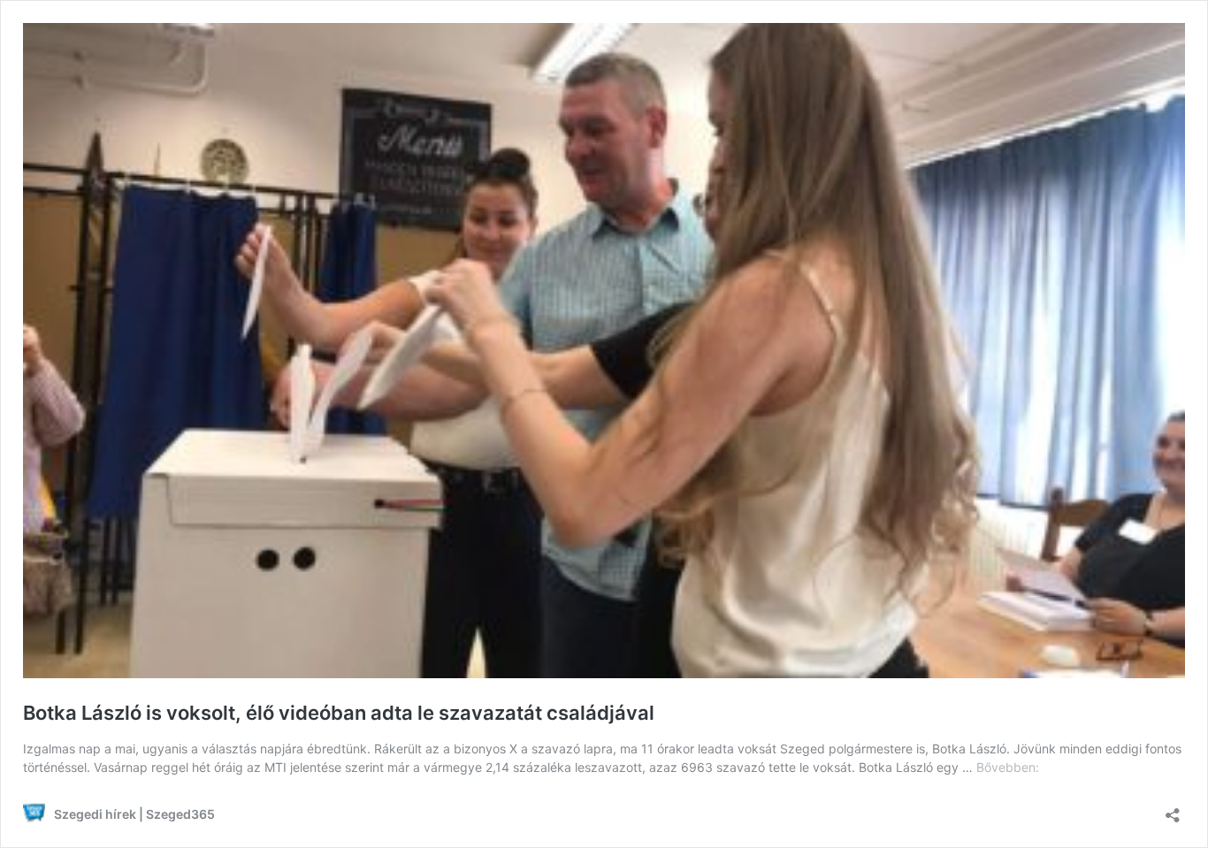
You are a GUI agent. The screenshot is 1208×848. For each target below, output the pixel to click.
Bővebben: (1007, 767)
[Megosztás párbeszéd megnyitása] (1172, 809)
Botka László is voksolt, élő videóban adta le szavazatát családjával (338, 712)
